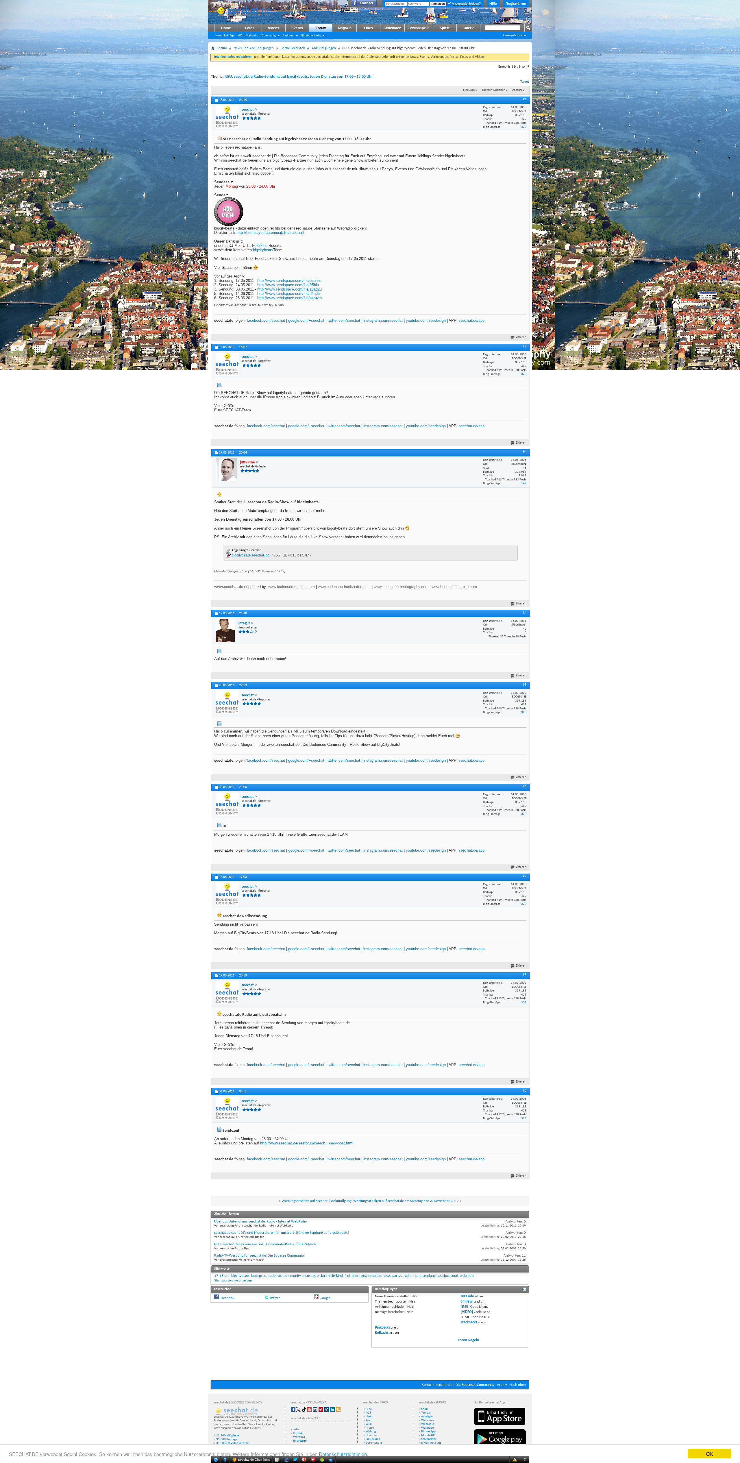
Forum (321, 28)
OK (709, 1453)
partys (397, 1276)
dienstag (308, 1276)
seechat (443, 1276)
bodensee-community (284, 1276)
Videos (273, 28)
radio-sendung (424, 1276)
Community (269, 35)
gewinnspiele (371, 1276)
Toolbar (426, 1412)
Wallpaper (428, 1427)
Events (297, 28)
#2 (524, 346)
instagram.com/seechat (383, 320)
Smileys (467, 1301)
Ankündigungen (324, 48)
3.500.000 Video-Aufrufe (232, 1443)
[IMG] (465, 1307)
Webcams (427, 1420)
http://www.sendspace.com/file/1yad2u (289, 289)
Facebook (227, 1298)
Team (369, 1420)
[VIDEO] (467, 1312)
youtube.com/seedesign (426, 320)
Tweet (524, 82)
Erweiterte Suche (514, 35)
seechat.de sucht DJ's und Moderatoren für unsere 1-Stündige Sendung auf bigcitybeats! (281, 1233)
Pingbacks (382, 1327)
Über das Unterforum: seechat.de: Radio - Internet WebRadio (260, 1221)
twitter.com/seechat (344, 320)
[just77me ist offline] (226, 469)
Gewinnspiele (419, 28)
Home (226, 28)
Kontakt (428, 1385)
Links (368, 28)
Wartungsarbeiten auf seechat (305, 1201)
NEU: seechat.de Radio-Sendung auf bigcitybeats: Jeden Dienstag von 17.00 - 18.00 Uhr (299, 77)
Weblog (371, 1431)
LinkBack (469, 90)
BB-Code (467, 1296)
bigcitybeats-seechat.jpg (251, 555)
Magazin (345, 28)
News (369, 1416)
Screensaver (428, 1439)
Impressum (300, 1440)
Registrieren (516, 4)
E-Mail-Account (431, 1442)
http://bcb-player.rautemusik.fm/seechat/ (270, 232)
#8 (524, 975)
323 (523, 127)
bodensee (258, 1276)
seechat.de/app (471, 320)
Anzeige (517, 90)
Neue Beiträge (225, 35)
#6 (524, 786)
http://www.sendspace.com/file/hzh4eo (289, 298)
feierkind (336, 1276)
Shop (424, 1409)
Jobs (296, 1429)
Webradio (427, 1424)
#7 (524, 876)
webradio (467, 1276)
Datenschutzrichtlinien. (343, 1454)
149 (523, 483)
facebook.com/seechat (266, 320)
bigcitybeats (263, 250)
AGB (368, 1412)
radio (408, 1276)
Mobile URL (428, 1435)
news (387, 1276)
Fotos (249, 28)
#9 (524, 1091)
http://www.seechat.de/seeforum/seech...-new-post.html (306, 1143)
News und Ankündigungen (254, 48)
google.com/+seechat (306, 320)
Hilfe (493, 4)
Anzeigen (427, 1416)
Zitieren (521, 337)
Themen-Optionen (493, 90)
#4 (524, 613)
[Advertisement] (370, 1363)
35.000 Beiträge (226, 1439)
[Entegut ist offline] (225, 630)
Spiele (445, 28)
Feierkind (259, 245)
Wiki (369, 1424)
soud (454, 1276)
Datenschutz (374, 1442)
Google (325, 1298)
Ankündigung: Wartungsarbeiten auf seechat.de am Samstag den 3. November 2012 (395, 1201)
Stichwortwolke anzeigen (233, 1280)
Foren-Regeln (468, 1340)
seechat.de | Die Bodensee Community (465, 1385)
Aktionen (289, 35)
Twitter (275, 1298)
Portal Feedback (292, 48)
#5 (524, 685)
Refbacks (381, 1333)
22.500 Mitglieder (228, 1435)
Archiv (502, 1385)
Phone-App (428, 1431)
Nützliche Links (311, 35)
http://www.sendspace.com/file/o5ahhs (289, 280)
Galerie (468, 28)
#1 (524, 99)
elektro (322, 1276)
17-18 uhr (222, 1276)
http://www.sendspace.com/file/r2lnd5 (288, 293)
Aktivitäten (392, 28)
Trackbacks (469, 1322)
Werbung (299, 1437)
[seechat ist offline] (227, 117)
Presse (370, 1427)
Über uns (371, 1435)
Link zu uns (373, 1439)
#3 (524, 452)
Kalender (252, 35)
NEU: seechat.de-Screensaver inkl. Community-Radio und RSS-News (265, 1244)
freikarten (352, 1276)
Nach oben (517, 1385)
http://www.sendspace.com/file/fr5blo (288, 285)
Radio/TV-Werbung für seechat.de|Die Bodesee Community (259, 1255)
